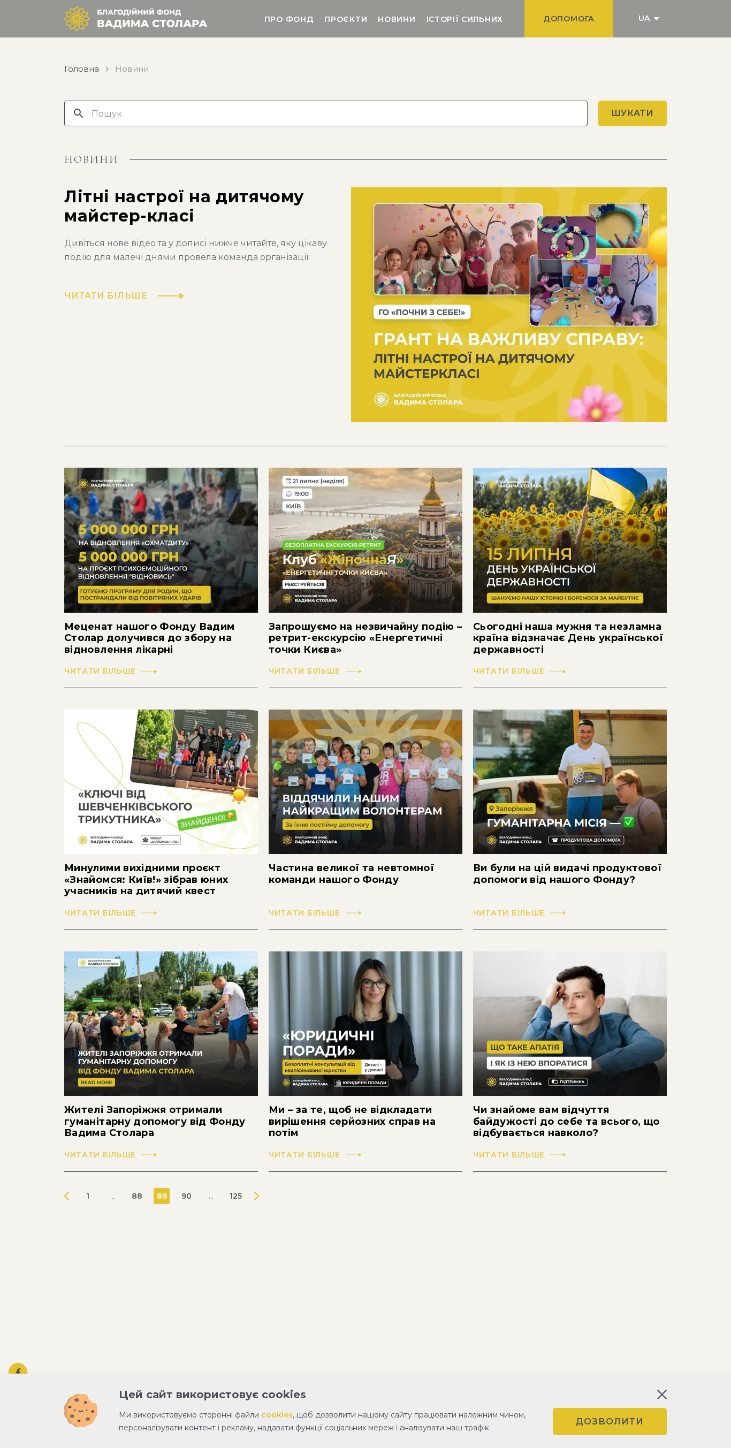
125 (236, 1196)
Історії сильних (465, 19)
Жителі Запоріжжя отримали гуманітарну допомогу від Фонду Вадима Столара (155, 1121)
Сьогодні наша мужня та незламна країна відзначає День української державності (568, 638)
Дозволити (610, 1421)
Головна (81, 69)
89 (162, 1196)
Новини (396, 19)
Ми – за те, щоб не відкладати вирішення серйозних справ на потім (352, 1121)
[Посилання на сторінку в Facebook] (18, 1372)
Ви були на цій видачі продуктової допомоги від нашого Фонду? (567, 874)
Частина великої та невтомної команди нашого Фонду (351, 874)
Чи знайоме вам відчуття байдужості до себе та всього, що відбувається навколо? (566, 1121)
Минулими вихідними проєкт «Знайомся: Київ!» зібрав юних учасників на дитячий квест (146, 880)
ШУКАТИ (632, 113)
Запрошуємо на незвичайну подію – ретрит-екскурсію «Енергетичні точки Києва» (365, 638)
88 (137, 1196)
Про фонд (289, 19)
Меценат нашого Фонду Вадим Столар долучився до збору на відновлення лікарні (149, 638)
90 (186, 1196)
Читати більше (100, 671)
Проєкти (345, 19)
